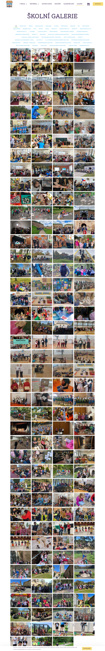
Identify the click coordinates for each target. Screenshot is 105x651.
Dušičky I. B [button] (34, 34)
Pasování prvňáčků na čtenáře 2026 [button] (58, 45)
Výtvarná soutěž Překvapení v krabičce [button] (80, 34)
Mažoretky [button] (72, 26)
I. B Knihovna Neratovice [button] (82, 31)
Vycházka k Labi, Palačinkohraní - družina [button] (24, 39)
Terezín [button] (47, 28)
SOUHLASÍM (86, 648)
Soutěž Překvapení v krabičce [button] (67, 31)
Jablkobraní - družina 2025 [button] (29, 42)
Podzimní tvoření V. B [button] (64, 28)
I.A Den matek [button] (43, 45)
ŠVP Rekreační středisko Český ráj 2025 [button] (80, 39)
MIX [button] (79, 26)
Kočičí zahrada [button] (85, 26)
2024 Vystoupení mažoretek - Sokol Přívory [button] (51, 37)
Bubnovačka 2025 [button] (16, 42)
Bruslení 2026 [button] (77, 42)
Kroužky (58, 4)
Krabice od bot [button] (23, 26)
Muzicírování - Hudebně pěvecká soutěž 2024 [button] (58, 34)
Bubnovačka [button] (48, 26)
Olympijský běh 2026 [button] (84, 45)
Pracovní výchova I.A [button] (87, 42)
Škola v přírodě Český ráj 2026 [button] (23, 45)
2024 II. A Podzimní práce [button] (69, 37)
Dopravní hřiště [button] (16, 28)
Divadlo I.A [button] (80, 37)
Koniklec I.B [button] (74, 28)
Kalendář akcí (69, 4)
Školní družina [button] (64, 26)
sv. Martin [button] (56, 26)
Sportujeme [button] (35, 45)
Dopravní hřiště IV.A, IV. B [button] (85, 28)
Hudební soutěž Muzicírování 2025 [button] (63, 42)
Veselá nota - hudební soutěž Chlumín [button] (30, 37)
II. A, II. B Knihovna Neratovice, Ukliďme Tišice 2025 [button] (57, 39)
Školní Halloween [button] (54, 31)
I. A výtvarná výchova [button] (42, 31)
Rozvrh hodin (47, 4)
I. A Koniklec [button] (32, 31)
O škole (22, 4)
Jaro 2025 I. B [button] (39, 39)
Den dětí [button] (41, 28)
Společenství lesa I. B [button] (21, 31)
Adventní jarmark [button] (39, 26)
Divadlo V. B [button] (54, 28)
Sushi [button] (35, 28)
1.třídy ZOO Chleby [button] (72, 45)
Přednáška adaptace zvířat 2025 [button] (45, 42)
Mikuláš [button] (30, 26)
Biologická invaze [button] (27, 28)
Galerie (79, 4)
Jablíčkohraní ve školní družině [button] (22, 34)
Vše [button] (16, 26)
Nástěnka (33, 4)
